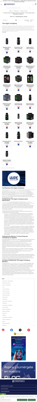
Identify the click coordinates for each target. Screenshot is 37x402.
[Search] (29, 8)
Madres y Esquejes (6, 311)
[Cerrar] (35, 396)
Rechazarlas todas (31, 399)
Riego (3, 321)
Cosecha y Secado (6, 295)
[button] (4, 370)
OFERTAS (4, 315)
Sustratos (4, 325)
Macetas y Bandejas (6, 309)
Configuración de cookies (5, 399)
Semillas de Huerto (6, 323)
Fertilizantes (4, 299)
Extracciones (5, 297)
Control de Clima (5, 289)
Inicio (3, 278)
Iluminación (4, 303)
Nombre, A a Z (32, 21)
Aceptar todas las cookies (22, 399)
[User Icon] (32, 4)
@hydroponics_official (21, 16)
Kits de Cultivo (5, 307)
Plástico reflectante (6, 319)
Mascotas (4, 313)
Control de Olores (6, 291)
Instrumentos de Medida (7, 305)
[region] (18, 398)
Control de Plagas (6, 293)
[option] (18, 370)
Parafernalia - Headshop (7, 317)
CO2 (3, 287)
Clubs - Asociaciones (6, 285)
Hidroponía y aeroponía (7, 301)
